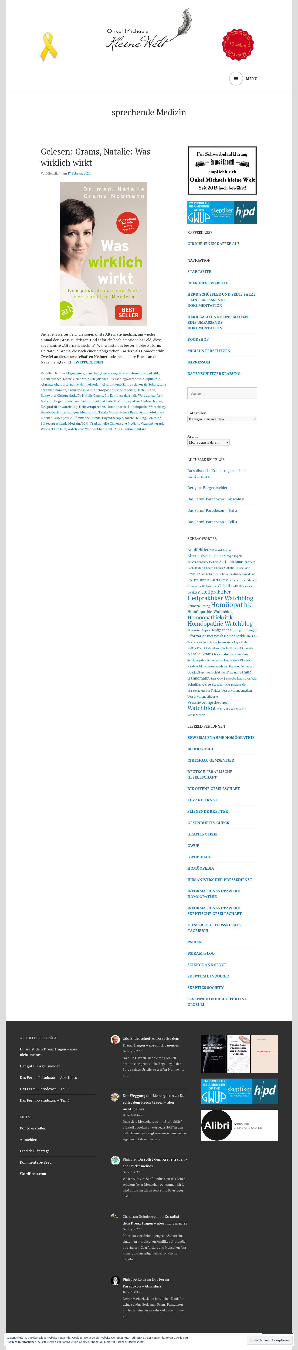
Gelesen (123, 373)
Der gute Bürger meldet (207, 487)
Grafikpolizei (202, 834)
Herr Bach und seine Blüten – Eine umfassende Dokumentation (219, 322)
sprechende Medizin (65, 423)
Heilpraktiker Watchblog (59, 406)
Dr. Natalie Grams (90, 395)
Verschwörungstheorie (202, 697)
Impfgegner (220, 629)
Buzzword (48, 395)
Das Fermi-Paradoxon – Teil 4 (212, 521)
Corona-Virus (242, 568)
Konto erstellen (33, 1128)
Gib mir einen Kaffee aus (213, 243)
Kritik (191, 648)
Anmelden (28, 1139)
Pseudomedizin (244, 666)
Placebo (246, 660)
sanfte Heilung (135, 418)
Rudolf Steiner (229, 672)
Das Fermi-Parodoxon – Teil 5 (212, 510)
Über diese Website (207, 282)
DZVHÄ (205, 580)
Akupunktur (151, 378)
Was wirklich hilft (53, 429)
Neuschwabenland (218, 660)
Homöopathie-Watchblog (210, 611)
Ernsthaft (92, 373)
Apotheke (249, 562)
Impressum (198, 362)
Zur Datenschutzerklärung (127, 1341)
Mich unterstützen (208, 350)
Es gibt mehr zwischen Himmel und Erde (83, 401)
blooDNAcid (200, 748)
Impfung (235, 630)
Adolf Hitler (198, 549)
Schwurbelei (250, 678)
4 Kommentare (135, 429)
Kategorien (196, 413)
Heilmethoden (151, 401)
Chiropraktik (66, 395)
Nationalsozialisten (227, 654)
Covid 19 (193, 574)
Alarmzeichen (51, 384)
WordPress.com (33, 1173)
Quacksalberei (196, 672)
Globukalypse (209, 586)
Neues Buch (128, 412)
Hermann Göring (198, 606)
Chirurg (218, 568)
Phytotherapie (112, 418)
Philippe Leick (134, 1279)
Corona (229, 568)
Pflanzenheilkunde (87, 418)
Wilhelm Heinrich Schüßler (231, 709)
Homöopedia (200, 868)
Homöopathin (51, 412)
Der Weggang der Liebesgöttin (148, 1095)
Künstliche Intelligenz (209, 648)
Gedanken (108, 373)
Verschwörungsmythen (236, 691)
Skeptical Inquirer (208, 976)
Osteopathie (63, 418)
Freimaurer (194, 586)
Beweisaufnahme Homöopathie (220, 737)
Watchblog (76, 429)
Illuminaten (194, 630)
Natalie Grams (108, 412)
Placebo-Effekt (195, 666)
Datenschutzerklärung (213, 373)
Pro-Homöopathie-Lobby (218, 666)
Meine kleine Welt (76, 378)
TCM (84, 423)
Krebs (244, 642)
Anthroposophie (80, 390)
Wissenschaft (196, 715)
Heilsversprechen (92, 406)
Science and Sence (207, 964)
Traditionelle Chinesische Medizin (114, 423)
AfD (212, 550)
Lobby (225, 648)
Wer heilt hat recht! (99, 429)
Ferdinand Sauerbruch (242, 580)
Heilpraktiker (216, 591)
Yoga (118, 429)
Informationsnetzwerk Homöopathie (216, 636)
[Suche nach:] (222, 393)
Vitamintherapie (152, 423)
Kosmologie (233, 642)
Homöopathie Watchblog (146, 406)
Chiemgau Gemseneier (210, 760)
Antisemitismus (231, 561)
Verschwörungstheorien (207, 702)
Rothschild (213, 672)
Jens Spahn (210, 642)
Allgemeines (75, 373)
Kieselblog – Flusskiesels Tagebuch (214, 927)
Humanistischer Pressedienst (219, 879)
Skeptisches (99, 378)
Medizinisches (51, 378)
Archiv (192, 436)
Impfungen (71, 412)
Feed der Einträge (35, 1150)
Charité (208, 568)
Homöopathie (116, 406)
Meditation (88, 412)
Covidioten (206, 574)
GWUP (234, 586)
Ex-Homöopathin (127, 401)
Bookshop (198, 339)
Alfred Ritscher (223, 550)
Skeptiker (218, 684)
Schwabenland (234, 678)
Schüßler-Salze (199, 684)
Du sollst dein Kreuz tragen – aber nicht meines (153, 1102)
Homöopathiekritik (145, 373)
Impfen (206, 630)
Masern (234, 648)
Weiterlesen (89, 362)
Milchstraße (246, 648)
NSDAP (234, 660)
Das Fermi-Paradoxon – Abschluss (215, 499)
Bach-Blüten (146, 390)
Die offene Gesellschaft (213, 788)
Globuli (224, 585)
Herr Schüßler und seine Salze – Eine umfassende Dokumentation (221, 300)
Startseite (199, 271)
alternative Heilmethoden (81, 384)
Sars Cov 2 (217, 678)
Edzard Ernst (219, 580)
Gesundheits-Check (208, 822)
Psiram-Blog (201, 953)
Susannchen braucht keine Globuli (217, 1001)
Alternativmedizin (115, 384)
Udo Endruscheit (136, 1038)
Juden (222, 642)
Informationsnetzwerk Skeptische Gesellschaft (214, 910)
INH (250, 636)
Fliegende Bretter (207, 811)
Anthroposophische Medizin (114, 390)
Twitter (215, 691)
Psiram (195, 941)
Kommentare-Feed (35, 1162)
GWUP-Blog (199, 856)
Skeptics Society (205, 987)
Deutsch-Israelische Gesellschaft (209, 774)
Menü (251, 78)
